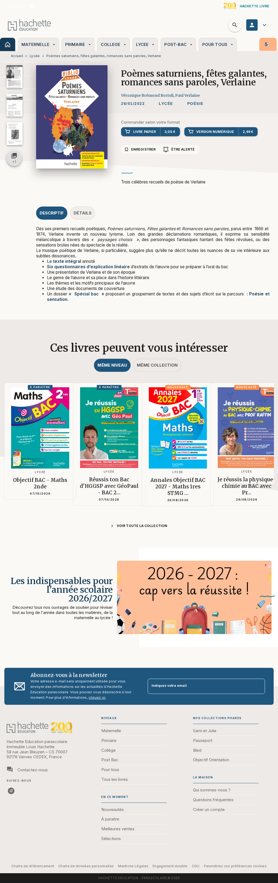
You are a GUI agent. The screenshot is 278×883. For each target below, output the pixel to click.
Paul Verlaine (187, 95)
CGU (196, 866)
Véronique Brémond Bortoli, (148, 95)
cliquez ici (97, 697)
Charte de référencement (32, 866)
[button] (166, 103)
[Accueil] (29, 25)
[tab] (7, 44)
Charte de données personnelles (86, 866)
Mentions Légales (133, 866)
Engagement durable (170, 866)
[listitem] (32, 6)
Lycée (35, 56)
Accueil (17, 56)
